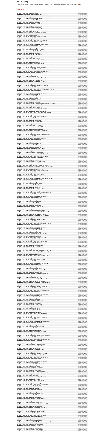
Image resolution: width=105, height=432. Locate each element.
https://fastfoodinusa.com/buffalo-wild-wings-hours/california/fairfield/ (28, 102)
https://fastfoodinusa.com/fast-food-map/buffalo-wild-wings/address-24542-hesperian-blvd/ (32, 126)
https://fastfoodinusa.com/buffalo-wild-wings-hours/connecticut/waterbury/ (29, 416)
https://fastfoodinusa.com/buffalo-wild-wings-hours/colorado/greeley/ (29, 350)
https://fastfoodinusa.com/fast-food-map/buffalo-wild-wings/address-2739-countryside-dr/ (32, 286)
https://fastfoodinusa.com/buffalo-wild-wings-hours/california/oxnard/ (28, 193)
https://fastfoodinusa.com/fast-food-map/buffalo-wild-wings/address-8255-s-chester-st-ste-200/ (33, 339)
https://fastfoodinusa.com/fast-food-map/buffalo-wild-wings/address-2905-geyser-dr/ (31, 331)
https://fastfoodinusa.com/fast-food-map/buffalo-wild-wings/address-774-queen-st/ (31, 411)
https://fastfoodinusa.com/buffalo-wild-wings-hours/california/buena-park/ (29, 41)
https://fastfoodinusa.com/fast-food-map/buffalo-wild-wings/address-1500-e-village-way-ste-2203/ (34, 192)
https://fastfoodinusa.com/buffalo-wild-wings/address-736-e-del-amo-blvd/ (29, 54)
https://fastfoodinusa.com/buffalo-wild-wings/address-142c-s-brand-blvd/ (29, 121)
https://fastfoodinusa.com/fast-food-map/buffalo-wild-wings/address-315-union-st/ (31, 419)
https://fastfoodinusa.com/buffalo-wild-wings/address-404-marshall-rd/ (29, 379)
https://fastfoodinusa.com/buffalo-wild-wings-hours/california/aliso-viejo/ (29, 14)
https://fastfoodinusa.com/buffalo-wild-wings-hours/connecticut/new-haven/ (30, 401)
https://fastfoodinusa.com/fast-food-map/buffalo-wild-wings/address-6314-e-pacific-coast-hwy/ (33, 149)
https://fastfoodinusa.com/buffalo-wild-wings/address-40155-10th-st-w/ (29, 202)
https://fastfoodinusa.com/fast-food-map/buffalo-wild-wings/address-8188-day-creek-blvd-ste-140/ (34, 215)
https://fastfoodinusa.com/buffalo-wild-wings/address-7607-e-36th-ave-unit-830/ (30, 334)
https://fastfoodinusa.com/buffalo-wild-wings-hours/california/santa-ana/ (29, 256)
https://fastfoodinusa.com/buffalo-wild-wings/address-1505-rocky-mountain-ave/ (31, 371)
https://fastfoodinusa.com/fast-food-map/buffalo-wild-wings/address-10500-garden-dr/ (32, 317)
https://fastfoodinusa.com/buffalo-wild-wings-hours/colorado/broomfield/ (29, 322)
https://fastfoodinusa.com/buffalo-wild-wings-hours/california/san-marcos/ (29, 249)
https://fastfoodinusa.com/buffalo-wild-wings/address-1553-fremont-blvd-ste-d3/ (30, 265)
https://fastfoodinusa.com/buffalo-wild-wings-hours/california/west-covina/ (29, 295)
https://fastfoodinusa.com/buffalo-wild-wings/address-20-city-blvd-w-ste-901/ (30, 188)
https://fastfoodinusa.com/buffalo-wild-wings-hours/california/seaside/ (29, 264)
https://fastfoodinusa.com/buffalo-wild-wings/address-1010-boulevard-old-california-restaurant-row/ (34, 250)
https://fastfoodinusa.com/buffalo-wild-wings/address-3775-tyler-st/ (28, 218)
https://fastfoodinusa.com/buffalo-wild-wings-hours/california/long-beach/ (29, 147)
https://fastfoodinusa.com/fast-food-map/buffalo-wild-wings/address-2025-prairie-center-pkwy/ (33, 321)
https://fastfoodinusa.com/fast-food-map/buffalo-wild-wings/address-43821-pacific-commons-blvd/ (34, 112)
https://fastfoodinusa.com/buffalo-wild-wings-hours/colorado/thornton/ (29, 381)
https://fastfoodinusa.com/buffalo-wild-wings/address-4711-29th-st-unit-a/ (29, 352)
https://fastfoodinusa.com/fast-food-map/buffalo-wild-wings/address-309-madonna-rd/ (31, 247)
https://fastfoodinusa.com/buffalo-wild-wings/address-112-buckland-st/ (29, 394)
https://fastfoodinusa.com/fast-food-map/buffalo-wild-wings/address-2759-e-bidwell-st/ (32, 108)
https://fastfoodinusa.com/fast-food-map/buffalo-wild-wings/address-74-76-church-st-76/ (32, 403)
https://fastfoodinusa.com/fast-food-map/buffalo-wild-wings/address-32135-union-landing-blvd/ (33, 290)
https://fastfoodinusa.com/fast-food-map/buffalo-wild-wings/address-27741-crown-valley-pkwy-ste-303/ (35, 166)
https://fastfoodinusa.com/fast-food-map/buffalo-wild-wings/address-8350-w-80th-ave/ (32, 313)
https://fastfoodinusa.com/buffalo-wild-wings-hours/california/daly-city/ (29, 86)
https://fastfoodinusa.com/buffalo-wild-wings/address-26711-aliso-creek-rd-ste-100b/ (31, 15)
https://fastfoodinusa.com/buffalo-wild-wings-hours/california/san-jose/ (29, 238)
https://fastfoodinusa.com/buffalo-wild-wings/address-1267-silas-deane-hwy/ (30, 425)
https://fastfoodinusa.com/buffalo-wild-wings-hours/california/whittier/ (28, 299)
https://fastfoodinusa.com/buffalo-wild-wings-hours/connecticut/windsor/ (29, 428)
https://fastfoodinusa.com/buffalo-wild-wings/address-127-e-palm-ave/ (29, 46)
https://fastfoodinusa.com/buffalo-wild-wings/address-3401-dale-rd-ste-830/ (30, 169)
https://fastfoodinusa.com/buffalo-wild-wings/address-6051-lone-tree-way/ (29, 39)
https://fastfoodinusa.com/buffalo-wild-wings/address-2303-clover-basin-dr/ (30, 367)
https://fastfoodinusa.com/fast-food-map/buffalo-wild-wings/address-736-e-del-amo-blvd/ (32, 55)
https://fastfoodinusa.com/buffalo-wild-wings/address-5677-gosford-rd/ (29, 27)
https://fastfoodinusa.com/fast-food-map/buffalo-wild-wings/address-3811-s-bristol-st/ (31, 259)
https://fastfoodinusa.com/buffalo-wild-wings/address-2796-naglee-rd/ (29, 31)
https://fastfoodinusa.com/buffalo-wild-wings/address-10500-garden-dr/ (29, 316)
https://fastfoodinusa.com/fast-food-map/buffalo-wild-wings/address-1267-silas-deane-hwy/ (32, 426)
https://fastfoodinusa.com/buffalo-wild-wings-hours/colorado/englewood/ (29, 336)
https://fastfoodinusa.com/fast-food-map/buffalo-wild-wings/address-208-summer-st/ (31, 415)
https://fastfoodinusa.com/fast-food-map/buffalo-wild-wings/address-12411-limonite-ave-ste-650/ (33, 162)
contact (78, 4)
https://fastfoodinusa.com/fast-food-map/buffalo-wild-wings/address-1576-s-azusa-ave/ (32, 81)
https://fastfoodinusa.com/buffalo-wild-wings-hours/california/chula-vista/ (29, 68)
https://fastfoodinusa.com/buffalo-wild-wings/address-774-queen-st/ (28, 410)
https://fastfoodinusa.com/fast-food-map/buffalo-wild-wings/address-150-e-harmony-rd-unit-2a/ (33, 345)
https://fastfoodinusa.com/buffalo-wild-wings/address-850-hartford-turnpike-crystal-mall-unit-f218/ (34, 421)
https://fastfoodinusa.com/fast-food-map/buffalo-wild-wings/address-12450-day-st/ (31, 174)
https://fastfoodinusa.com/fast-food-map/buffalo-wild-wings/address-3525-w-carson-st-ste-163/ (33, 282)
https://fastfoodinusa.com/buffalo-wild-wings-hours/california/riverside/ (29, 216)
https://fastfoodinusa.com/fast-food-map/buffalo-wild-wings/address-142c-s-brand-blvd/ (32, 122)
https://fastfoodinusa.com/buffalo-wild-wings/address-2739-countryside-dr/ (30, 285)
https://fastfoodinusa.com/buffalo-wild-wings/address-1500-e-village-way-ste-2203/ (31, 191)
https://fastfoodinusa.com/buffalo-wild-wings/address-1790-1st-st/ (28, 144)
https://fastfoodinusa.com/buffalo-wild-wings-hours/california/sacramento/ (29, 220)
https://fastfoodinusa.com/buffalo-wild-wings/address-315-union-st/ (28, 417)
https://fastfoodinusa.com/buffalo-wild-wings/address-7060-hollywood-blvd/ (30, 152)
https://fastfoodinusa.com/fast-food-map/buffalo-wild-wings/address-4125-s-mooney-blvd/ (32, 294)
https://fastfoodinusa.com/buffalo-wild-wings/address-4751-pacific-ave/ (29, 277)
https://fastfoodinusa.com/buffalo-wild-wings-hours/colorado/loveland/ (29, 370)
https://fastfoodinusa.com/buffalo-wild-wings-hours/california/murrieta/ (29, 175)
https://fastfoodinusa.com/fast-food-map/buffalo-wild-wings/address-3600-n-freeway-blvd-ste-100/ (34, 223)
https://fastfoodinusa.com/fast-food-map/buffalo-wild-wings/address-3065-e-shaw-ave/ (32, 116)
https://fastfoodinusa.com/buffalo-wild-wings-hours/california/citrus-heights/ (30, 75)
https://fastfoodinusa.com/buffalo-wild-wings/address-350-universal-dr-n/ (29, 406)
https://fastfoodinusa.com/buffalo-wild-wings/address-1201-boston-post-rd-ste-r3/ (31, 398)
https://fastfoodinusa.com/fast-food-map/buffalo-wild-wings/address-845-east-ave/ (31, 63)
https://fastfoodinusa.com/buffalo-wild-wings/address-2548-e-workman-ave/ (30, 296)
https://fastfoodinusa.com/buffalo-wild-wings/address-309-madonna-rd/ (29, 246)
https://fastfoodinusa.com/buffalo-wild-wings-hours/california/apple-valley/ (29, 18)
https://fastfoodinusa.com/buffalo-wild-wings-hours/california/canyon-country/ (30, 49)
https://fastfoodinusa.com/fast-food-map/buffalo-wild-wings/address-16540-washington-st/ (32, 384)
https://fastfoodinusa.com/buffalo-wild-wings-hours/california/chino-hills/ (29, 64)
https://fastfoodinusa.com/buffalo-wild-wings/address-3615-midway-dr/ (29, 236)
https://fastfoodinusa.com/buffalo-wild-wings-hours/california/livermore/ (29, 143)
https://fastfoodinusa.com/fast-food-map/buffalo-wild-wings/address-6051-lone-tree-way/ (32, 40)
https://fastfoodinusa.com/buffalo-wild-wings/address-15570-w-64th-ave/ (29, 309)
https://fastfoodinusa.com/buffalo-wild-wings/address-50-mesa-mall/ (28, 348)
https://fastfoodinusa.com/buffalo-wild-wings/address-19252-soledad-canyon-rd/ (31, 50)
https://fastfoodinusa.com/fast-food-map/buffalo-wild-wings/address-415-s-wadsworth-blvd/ (32, 361)
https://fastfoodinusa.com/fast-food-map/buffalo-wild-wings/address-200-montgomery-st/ (32, 255)
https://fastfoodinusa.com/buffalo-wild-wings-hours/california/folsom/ (28, 106)
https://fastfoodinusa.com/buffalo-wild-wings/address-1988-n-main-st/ (29, 225)
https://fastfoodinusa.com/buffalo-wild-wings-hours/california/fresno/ (28, 113)
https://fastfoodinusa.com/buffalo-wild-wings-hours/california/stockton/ (29, 276)
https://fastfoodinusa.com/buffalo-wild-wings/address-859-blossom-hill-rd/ (29, 242)
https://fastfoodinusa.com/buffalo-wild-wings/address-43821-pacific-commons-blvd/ (31, 111)
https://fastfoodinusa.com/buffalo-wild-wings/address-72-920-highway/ (29, 198)
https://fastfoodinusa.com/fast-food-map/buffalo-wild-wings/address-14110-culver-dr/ (31, 138)
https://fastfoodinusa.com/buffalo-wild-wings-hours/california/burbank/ (29, 45)
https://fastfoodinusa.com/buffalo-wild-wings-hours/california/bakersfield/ (29, 26)
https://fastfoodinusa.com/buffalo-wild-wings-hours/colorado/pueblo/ (28, 374)
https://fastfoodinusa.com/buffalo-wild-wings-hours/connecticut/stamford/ (29, 412)
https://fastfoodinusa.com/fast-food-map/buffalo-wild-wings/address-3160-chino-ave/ (31, 67)
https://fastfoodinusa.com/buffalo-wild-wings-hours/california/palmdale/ (29, 201)
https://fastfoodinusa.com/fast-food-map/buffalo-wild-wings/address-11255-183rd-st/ (31, 59)
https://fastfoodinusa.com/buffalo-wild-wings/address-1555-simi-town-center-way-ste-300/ (32, 273)
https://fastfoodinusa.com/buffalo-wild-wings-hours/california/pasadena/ (29, 205)
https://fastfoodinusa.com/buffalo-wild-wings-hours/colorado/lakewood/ (29, 358)
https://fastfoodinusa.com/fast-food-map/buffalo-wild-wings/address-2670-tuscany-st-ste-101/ (33, 85)
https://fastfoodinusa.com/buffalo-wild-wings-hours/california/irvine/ (28, 135)
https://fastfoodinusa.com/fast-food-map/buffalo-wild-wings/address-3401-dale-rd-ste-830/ (32, 170)
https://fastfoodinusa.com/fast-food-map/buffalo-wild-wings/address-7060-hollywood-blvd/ (32, 153)
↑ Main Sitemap (20, 9)
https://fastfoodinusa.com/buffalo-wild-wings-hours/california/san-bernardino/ (30, 228)
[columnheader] (45, 12)
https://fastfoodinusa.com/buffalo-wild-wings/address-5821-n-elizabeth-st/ (29, 375)
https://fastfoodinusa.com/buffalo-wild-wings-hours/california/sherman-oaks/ (30, 268)
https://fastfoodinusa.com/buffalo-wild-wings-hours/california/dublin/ (28, 94)
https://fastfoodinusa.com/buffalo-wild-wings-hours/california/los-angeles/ (29, 151)
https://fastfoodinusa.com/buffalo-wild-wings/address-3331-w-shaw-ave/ (29, 117)
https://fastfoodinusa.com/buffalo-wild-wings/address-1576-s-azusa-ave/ (29, 80)
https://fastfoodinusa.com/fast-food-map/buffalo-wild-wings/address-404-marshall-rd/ (31, 380)
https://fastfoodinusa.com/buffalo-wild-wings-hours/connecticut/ (28, 388)
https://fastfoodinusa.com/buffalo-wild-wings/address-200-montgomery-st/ (29, 254)
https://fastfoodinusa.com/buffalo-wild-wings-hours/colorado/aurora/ (28, 314)
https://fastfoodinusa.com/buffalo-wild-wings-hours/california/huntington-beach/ (30, 131)
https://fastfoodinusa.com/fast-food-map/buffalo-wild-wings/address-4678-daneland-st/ (32, 142)
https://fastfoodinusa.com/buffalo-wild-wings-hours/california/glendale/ (29, 120)
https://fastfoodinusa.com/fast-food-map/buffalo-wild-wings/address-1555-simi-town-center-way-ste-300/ (35, 274)
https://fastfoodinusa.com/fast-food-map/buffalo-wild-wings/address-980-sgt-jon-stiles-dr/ (32, 357)
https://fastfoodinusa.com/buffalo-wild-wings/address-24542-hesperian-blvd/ (30, 125)
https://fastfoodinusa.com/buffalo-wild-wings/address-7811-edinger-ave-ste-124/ (31, 133)
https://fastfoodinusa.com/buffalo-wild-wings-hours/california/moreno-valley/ (30, 171)
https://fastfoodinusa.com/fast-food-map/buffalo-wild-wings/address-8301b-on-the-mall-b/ (32, 44)
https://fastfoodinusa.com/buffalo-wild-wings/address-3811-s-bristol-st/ (29, 258)
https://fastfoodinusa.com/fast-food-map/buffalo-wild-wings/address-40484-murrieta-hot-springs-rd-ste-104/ (35, 178)
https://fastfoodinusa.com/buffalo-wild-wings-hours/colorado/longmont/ (29, 366)
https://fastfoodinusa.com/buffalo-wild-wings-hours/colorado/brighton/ (29, 318)
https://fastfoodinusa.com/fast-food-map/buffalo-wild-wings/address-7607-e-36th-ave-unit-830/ (33, 335)
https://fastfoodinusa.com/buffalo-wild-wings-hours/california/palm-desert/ (29, 197)
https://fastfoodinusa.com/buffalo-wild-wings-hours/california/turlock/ (28, 283)
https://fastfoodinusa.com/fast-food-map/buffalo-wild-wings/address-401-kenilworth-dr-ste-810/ (33, 211)
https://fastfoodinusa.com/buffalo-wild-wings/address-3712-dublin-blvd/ (29, 95)
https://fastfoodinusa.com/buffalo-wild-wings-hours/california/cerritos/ (29, 57)
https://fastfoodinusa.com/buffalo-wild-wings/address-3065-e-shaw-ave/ (29, 115)
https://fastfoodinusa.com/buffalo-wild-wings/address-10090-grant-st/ (29, 385)
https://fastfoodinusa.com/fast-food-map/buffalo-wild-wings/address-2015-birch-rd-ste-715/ (32, 73)
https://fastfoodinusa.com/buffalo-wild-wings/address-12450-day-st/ (28, 173)
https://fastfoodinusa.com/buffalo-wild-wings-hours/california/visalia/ (28, 291)
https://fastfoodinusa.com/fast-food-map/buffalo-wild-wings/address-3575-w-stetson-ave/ (32, 130)
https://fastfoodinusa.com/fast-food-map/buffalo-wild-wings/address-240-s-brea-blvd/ (31, 36)
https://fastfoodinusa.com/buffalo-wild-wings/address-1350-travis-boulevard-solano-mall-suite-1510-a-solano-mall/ (36, 103)
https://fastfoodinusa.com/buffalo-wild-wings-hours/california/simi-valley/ (29, 272)
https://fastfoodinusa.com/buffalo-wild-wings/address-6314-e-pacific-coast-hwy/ (30, 148)
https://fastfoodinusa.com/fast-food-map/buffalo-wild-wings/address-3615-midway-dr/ (31, 237)
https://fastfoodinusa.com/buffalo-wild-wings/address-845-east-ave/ (28, 62)
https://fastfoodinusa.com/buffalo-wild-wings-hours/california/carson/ (28, 53)
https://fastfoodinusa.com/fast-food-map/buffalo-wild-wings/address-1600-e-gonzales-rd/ (32, 196)
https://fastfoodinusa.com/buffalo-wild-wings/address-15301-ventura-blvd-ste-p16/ (31, 269)
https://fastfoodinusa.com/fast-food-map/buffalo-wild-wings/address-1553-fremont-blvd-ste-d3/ (33, 267)
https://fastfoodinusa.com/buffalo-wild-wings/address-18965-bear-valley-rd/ (30, 19)
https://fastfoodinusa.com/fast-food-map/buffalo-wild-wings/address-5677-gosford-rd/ (31, 28)
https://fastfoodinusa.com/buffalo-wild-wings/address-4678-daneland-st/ (29, 140)
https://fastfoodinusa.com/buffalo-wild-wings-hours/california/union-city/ (29, 287)
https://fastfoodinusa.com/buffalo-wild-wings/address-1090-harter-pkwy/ (29, 304)
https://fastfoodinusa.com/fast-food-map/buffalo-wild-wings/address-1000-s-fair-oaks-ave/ (32, 207)
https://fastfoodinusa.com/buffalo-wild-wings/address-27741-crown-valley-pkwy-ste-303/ (32, 165)
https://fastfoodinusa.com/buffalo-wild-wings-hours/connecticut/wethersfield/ (30, 424)
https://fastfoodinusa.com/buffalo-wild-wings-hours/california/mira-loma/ (29, 160)
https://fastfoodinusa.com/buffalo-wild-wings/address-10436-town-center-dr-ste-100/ (31, 323)
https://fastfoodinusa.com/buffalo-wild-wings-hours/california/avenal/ (28, 22)
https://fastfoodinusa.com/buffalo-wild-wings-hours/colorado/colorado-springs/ (30, 326)
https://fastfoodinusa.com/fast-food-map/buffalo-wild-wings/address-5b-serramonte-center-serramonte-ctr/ (35, 89)
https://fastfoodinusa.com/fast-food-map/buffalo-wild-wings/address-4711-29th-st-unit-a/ (32, 353)
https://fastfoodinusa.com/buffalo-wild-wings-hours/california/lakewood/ (29, 139)
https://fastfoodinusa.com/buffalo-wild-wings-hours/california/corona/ (28, 82)
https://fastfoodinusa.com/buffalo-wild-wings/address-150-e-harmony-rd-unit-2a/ (31, 344)
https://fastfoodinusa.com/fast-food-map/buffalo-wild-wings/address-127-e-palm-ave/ (31, 48)
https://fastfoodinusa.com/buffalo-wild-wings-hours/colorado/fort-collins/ (29, 343)
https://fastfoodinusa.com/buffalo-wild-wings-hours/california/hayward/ (29, 124)
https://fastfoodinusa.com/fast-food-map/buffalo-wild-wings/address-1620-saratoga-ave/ (32, 241)
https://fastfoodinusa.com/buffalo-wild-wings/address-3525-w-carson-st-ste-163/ (31, 281)
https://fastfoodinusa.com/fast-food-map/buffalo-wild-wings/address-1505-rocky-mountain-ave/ (33, 372)
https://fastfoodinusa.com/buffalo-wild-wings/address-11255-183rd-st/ (29, 58)
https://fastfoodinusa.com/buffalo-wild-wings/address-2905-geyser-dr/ (29, 330)
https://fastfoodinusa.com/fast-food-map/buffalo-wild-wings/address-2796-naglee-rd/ (31, 32)
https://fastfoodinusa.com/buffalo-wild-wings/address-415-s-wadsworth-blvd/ (30, 359)
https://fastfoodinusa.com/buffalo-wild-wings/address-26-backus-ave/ (29, 390)
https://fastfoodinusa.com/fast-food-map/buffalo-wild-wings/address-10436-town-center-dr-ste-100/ (34, 325)
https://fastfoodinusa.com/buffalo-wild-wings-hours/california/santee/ (28, 260)
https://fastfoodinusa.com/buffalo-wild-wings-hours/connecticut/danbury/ (29, 389)
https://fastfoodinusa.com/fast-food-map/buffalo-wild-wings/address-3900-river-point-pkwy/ (32, 341)
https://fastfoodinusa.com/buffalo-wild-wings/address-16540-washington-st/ (30, 383)
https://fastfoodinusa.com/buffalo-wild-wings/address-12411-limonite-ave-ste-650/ (31, 161)
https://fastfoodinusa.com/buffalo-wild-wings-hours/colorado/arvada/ (28, 308)
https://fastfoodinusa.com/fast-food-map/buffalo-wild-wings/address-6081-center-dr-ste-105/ (33, 158)
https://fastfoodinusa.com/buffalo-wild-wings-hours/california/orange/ (28, 187)
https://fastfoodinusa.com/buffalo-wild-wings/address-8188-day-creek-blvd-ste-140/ (31, 214)
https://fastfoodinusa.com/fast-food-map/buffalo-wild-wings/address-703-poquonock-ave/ (32, 430)
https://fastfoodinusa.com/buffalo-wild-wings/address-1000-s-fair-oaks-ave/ (30, 206)
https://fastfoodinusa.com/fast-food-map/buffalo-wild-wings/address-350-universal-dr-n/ (32, 407)
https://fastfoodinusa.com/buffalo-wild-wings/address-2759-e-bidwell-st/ (29, 107)
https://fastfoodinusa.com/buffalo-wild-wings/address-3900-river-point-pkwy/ (30, 340)
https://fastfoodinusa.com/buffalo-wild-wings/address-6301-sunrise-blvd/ (29, 76)
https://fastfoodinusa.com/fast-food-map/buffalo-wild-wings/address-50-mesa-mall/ (31, 349)
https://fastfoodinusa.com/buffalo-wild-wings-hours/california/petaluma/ (29, 209)
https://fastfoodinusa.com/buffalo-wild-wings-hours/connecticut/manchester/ (30, 393)
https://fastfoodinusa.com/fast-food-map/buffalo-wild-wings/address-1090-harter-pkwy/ (32, 305)
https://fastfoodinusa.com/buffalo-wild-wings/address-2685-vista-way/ (29, 184)
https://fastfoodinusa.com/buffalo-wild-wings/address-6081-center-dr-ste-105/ (30, 157)
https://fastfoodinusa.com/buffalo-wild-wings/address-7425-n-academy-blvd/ (30, 327)
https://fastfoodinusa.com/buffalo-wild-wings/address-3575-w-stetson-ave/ (30, 129)
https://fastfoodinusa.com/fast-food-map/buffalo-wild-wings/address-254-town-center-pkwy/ (33, 263)
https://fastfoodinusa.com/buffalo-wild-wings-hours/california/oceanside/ (29, 183)
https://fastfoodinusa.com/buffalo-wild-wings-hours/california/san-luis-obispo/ (30, 245)
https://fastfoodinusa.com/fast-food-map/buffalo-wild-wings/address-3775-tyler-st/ (31, 219)
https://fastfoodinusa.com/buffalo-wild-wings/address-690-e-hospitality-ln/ (29, 229)
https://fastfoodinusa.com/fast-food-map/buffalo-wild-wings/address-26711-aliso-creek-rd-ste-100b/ (34, 17)
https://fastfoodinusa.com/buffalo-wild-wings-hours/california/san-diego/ (29, 232)
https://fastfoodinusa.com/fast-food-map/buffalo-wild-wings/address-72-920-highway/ (31, 200)
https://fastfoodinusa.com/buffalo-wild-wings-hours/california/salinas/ (28, 224)
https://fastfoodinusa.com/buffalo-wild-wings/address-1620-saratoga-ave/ (29, 240)
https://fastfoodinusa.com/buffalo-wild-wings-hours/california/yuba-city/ (29, 303)
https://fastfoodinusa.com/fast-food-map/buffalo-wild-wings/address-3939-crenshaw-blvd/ (32, 156)
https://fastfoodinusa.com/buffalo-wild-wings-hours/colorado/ (27, 307)
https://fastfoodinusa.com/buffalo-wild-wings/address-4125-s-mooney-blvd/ (30, 292)
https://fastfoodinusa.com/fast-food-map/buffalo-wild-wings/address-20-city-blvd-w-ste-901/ (33, 189)
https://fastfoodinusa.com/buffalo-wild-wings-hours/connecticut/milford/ (29, 397)
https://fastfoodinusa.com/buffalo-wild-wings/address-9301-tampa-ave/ (29, 180)
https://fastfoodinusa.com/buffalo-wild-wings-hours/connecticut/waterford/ (29, 420)
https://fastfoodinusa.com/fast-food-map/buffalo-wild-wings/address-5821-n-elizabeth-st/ (32, 376)
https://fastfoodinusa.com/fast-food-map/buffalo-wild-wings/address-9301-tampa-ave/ (31, 182)
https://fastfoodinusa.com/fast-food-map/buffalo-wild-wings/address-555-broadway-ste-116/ (33, 71)
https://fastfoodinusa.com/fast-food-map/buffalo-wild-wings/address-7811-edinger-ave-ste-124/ (33, 134)
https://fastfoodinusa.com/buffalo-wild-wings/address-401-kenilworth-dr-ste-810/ (31, 210)
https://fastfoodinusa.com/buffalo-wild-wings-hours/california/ (27, 13)
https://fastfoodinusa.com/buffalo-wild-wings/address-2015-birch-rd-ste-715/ (30, 72)
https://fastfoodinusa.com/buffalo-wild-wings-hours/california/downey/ (29, 90)
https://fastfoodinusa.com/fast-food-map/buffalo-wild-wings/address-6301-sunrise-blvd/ (32, 77)
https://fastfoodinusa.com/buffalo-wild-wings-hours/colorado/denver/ (28, 332)
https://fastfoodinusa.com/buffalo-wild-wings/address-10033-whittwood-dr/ (29, 300)
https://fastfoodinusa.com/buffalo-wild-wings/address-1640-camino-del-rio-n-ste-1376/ (32, 233)
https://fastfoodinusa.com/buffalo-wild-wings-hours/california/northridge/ (29, 179)
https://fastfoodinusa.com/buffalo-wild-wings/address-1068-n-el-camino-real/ (30, 99)
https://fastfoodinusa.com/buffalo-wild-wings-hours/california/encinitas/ (29, 98)
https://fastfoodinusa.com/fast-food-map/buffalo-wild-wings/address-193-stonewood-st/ (32, 93)
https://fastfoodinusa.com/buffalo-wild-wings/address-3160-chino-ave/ (29, 66)
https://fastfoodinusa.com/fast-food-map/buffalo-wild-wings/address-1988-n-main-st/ (31, 227)
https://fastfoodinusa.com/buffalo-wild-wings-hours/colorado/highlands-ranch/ (30, 354)
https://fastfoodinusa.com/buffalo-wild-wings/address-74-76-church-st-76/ (29, 402)
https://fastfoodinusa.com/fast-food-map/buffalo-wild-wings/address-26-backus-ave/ (31, 392)
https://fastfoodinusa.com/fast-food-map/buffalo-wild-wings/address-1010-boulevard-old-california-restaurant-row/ (36, 251)
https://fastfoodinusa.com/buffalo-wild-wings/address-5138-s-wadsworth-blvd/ (30, 363)
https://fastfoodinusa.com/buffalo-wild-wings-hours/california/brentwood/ (29, 37)
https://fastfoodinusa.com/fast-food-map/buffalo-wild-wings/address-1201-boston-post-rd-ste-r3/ (33, 399)
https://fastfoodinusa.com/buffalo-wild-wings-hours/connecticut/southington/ (30, 408)
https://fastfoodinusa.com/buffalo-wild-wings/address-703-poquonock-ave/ (30, 429)
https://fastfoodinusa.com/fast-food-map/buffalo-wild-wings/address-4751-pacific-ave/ (31, 278)
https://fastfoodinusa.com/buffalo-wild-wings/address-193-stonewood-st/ (29, 91)
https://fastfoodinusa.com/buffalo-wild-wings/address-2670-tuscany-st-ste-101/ (30, 84)
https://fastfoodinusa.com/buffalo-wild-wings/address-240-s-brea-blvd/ (29, 35)
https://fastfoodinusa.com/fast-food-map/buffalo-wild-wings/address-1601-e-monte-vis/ (32, 24)
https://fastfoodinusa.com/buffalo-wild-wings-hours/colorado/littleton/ (28, 362)
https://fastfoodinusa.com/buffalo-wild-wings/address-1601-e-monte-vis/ (29, 23)
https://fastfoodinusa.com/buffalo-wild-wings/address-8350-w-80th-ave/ (29, 312)
